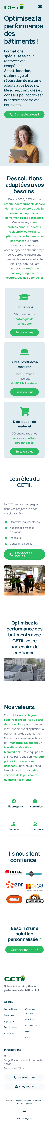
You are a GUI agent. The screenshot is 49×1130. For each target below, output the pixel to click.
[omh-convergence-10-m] (35, 871)
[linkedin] (24, 1111)
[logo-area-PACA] (35, 882)
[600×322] (35, 895)
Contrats (37, 1100)
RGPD (20, 1103)
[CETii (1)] (14, 5)
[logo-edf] (14, 882)
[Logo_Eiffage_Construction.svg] (14, 871)
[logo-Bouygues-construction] (14, 895)
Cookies (28, 1103)
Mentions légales (23, 1100)
